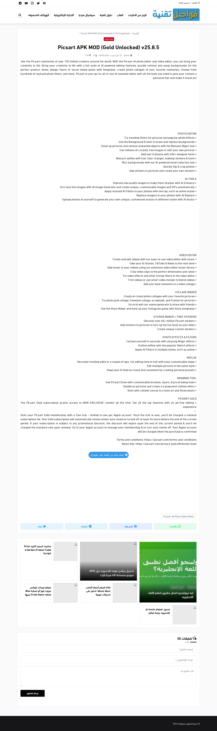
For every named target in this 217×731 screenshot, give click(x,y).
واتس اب (173, 526)
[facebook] (44, 3)
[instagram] (32, 3)
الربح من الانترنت (137, 14)
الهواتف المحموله (38, 14)
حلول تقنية (106, 14)
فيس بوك (129, 526)
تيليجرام (84, 526)
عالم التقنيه (109, 38)
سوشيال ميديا (87, 14)
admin (126, 55)
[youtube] (26, 3)
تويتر (40, 526)
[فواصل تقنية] (176, 14)
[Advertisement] (108, 106)
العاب (120, 14)
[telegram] (20, 3)
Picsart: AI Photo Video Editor (178, 516)
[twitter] (38, 3)
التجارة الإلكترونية (64, 14)
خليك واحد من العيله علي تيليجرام (107, 454)
